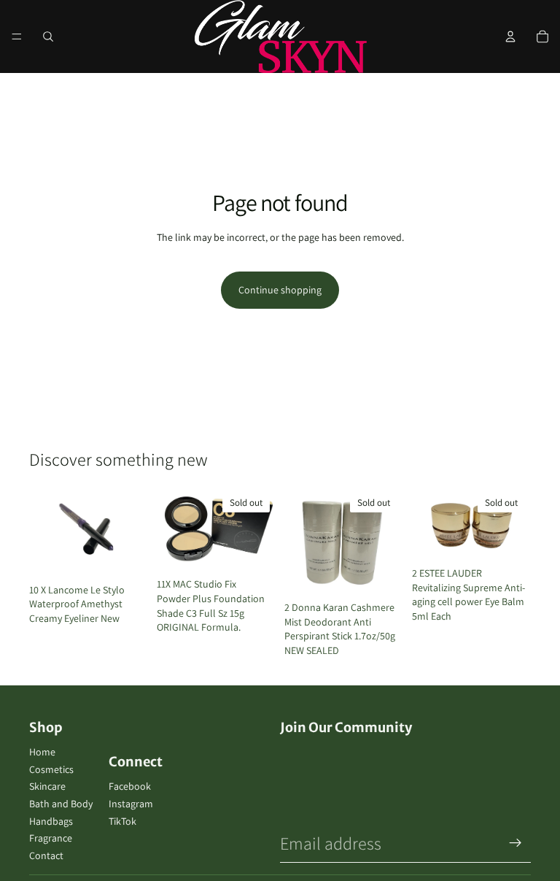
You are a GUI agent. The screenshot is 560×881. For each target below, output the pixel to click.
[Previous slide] (173, 530)
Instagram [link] (131, 803)
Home (42, 751)
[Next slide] (260, 530)
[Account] (510, 36)
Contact (46, 855)
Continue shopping (280, 289)
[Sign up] (515, 843)
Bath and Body (61, 803)
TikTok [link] (122, 821)
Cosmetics (51, 769)
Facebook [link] (130, 786)
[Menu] (17, 36)
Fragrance (50, 838)
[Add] (125, 555)
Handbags (51, 821)
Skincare (47, 786)
